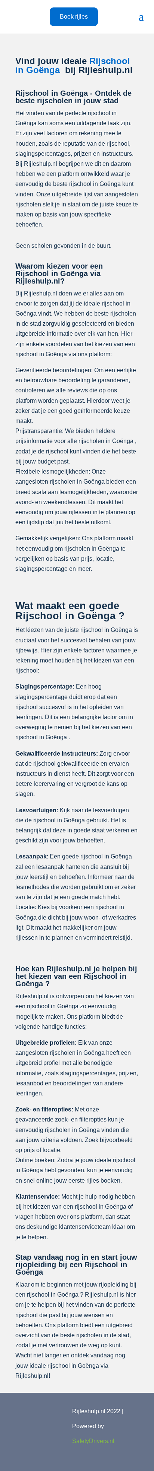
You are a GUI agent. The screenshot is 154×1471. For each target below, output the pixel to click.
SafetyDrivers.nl (93, 1441)
